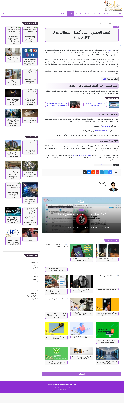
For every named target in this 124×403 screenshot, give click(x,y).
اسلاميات (96, 13)
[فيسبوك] (110, 172)
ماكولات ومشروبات (31, 296)
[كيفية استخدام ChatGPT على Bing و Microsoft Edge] (114, 104)
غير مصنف (33, 293)
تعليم (84, 13)
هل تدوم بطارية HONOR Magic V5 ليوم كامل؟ (30, 120)
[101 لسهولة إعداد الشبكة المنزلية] (81, 328)
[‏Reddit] (93, 172)
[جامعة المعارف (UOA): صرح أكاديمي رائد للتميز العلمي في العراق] (13, 145)
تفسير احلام (78, 13)
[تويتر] (106, 172)
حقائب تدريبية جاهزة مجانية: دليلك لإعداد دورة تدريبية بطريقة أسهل (30, 151)
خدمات (34, 276)
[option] (81, 215)
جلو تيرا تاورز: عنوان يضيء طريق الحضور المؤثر (30, 201)
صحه (35, 287)
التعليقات (82, 374)
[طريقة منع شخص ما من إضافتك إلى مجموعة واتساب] (81, 250)
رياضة (34, 279)
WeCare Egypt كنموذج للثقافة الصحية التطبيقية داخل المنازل (13, 59)
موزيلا (75, 155)
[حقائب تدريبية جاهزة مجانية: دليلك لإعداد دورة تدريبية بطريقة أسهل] (29, 144)
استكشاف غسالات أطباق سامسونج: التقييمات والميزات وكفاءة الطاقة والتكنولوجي (56, 315)
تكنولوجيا (70, 13)
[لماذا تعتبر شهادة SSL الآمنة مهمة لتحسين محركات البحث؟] (107, 330)
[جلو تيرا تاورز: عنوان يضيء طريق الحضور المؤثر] (29, 189)
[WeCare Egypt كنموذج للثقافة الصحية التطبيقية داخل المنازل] (13, 52)
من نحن (54, 387)
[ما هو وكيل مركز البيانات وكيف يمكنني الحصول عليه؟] (107, 353)
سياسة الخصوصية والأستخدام (64, 387)
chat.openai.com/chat (100, 130)
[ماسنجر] (89, 172)
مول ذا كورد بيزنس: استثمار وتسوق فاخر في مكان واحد (30, 174)
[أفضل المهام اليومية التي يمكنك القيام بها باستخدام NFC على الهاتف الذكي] (13, 113)
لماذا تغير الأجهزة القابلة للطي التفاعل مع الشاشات (30, 81)
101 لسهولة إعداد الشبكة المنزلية (81, 337)
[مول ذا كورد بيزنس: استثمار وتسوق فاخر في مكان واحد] (29, 166)
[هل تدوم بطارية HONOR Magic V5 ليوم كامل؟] (29, 113)
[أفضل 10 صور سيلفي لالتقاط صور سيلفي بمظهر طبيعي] (81, 281)
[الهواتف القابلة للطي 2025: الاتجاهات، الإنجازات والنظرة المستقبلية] (29, 93)
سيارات (34, 284)
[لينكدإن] (102, 172)
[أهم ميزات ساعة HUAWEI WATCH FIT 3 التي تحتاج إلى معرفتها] (56, 255)
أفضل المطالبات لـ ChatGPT (100, 164)
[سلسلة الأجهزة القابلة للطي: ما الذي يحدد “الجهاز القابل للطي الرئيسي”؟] (13, 93)
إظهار (104, 79)
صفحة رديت (108, 150)
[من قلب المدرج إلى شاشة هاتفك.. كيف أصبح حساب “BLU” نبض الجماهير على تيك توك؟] (13, 232)
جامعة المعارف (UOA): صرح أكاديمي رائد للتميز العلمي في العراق (13, 154)
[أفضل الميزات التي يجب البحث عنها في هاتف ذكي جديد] (81, 351)
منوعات (34, 301)
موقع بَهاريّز (103, 183)
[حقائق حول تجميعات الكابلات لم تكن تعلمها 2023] (81, 304)
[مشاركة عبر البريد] (85, 172)
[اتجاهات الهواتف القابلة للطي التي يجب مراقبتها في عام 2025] (13, 74)
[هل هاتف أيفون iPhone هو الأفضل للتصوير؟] (107, 250)
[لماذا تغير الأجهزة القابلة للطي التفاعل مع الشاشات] (29, 73)
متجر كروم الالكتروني (84, 155)
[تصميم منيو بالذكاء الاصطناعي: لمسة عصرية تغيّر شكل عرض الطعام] (29, 30)
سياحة (34, 282)
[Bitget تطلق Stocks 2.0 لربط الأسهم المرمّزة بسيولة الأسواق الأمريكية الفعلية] (13, 211)
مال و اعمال (33, 298)
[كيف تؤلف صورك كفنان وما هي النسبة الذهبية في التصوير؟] (107, 304)
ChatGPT (109, 50)
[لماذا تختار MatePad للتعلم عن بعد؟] (107, 281)
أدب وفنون (105, 13)
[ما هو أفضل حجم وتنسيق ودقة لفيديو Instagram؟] (56, 328)
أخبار (112, 13)
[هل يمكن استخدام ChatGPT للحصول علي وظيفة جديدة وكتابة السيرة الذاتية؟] (75, 104)
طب (35, 290)
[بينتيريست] (97, 172)
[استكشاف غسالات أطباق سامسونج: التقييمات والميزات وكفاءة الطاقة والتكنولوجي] (56, 305)
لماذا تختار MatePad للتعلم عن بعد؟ (107, 289)
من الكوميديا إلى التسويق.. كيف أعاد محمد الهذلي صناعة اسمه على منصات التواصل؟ (13, 174)
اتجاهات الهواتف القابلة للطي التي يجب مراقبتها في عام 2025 (13, 82)
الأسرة (90, 13)
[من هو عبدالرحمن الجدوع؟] (29, 232)
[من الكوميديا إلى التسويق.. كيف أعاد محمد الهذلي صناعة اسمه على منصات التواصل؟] (13, 165)
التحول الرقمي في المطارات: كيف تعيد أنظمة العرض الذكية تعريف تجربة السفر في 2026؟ (13, 40)
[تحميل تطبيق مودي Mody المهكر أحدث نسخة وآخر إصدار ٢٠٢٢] (56, 353)
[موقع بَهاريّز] (113, 5)
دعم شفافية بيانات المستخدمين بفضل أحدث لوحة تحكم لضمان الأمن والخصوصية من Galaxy (56, 291)
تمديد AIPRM (106, 126)
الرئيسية (118, 13)
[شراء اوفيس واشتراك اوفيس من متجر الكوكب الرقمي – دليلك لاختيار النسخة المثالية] (29, 53)
